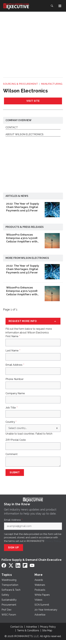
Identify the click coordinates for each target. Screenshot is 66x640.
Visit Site (33, 100)
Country (11, 422)
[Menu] (60, 6)
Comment (11, 454)
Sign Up (13, 547)
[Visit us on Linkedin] (18, 565)
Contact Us (16, 626)
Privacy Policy (52, 541)
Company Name (15, 393)
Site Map (47, 630)
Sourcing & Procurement (20, 84)
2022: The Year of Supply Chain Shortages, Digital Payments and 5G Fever (22, 207)
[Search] (52, 6)
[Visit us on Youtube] (32, 565)
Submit (15, 472)
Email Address (15, 365)
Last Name (13, 350)
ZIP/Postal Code (16, 440)
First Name (13, 336)
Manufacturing (51, 84)
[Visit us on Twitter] (11, 565)
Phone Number (14, 379)
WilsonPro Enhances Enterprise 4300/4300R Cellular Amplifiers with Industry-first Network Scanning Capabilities (21, 238)
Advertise (31, 626)
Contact (12, 127)
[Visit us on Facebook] (4, 565)
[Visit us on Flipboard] (25, 565)
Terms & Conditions (28, 630)
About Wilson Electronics (24, 134)
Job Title (11, 407)
